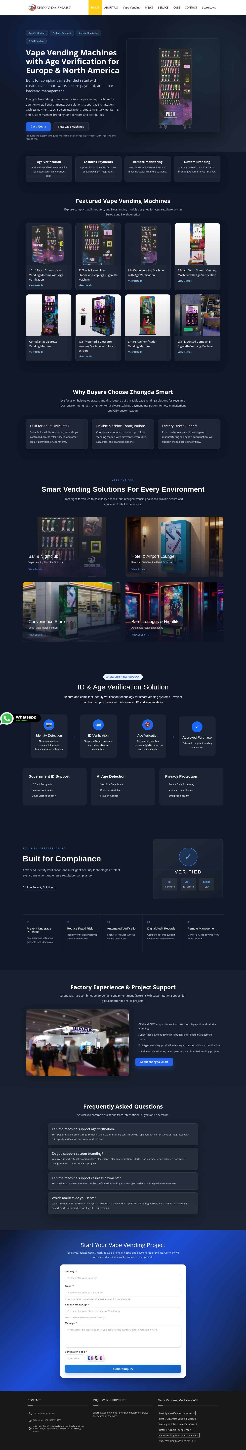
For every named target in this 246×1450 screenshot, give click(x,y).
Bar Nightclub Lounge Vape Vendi (178, 1424)
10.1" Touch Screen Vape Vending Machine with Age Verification (46, 274)
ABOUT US (111, 7)
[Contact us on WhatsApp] (21, 718)
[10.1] (48, 244)
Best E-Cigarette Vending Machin (177, 1418)
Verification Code (76, 1351)
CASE (176, 7)
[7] (98, 244)
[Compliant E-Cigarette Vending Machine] (48, 315)
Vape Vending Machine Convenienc (179, 1435)
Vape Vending (131, 7)
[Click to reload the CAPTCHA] (96, 1358)
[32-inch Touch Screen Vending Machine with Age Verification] (197, 244)
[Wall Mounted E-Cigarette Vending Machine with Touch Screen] (98, 315)
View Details (36, 285)
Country (71, 1271)
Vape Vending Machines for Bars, (177, 1440)
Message (71, 1323)
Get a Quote (38, 126)
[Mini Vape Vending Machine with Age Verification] (147, 244)
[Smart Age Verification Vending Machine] (147, 315)
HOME (95, 7)
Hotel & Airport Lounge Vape (175, 1429)
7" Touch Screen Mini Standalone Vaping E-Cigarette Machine (98, 274)
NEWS (149, 7)
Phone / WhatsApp (77, 1304)
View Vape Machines (71, 126)
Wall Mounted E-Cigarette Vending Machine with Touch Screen (97, 346)
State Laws (209, 7)
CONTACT (191, 7)
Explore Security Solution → (39, 887)
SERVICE (163, 7)
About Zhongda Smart (154, 1062)
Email (69, 1286)
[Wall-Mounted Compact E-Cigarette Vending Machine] (197, 315)
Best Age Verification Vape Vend (177, 1413)
